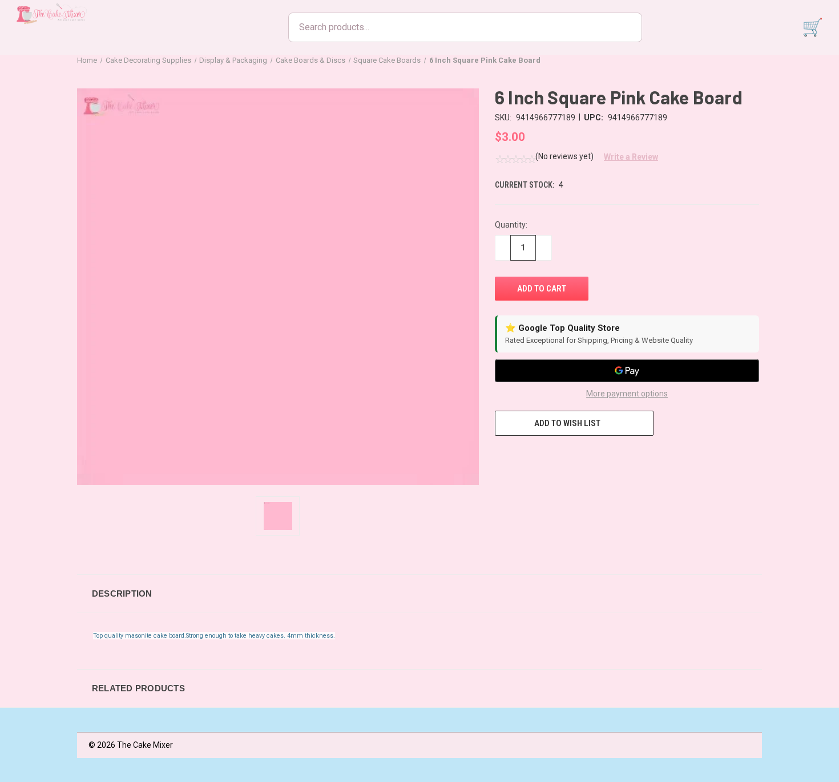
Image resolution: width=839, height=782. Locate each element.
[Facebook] (500, 457)
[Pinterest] (585, 457)
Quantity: (511, 224)
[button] (626, 156)
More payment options (627, 393)
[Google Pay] (627, 370)
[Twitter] (564, 457)
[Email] (521, 457)
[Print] (542, 457)
